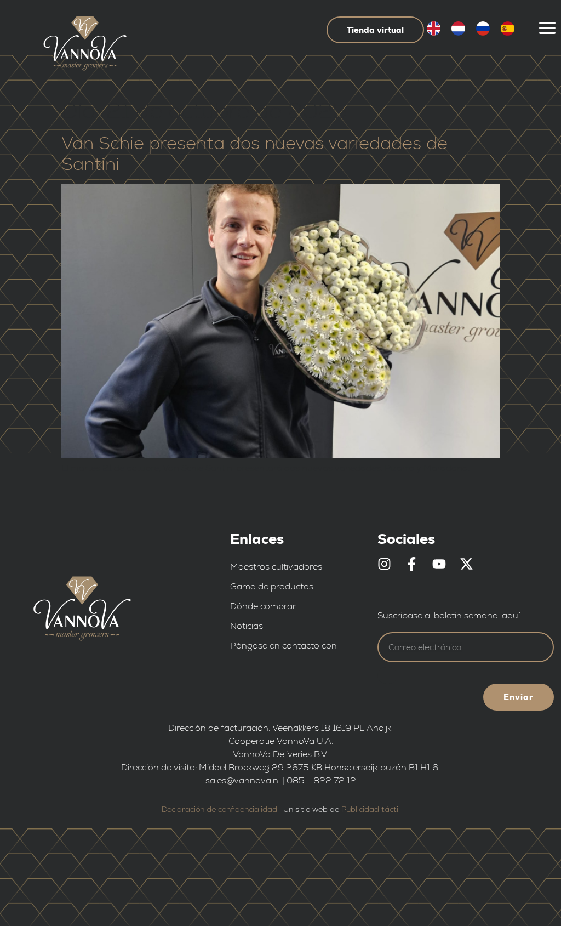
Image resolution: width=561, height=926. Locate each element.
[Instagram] (384, 564)
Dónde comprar (263, 606)
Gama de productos (271, 586)
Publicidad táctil (370, 809)
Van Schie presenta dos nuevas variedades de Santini (254, 153)
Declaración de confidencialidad (219, 809)
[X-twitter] (466, 564)
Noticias (246, 626)
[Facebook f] (412, 564)
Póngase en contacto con (283, 645)
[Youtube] (439, 564)
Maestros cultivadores (276, 566)
